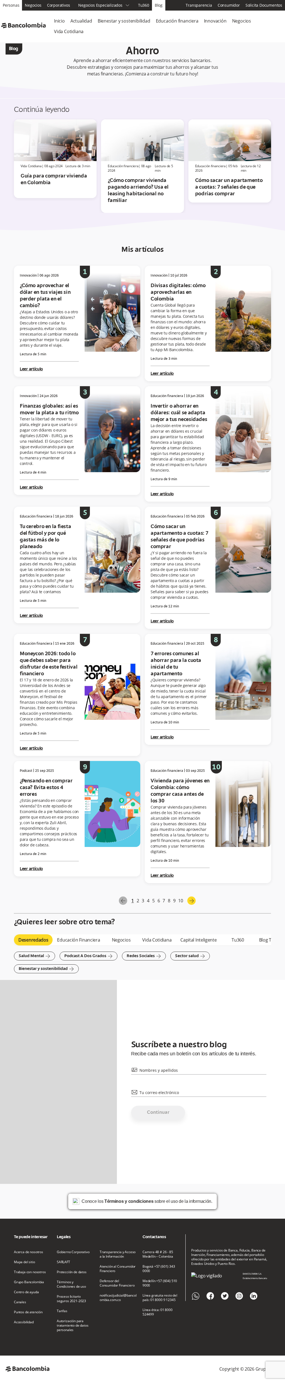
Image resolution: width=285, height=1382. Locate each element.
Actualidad (81, 21)
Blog (159, 5)
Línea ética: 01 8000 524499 (157, 1312)
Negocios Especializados (103, 5)
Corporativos (58, 5)
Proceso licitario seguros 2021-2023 (71, 1298)
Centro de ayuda (26, 1292)
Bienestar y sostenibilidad (124, 21)
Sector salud (190, 956)
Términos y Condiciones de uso (71, 1284)
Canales (20, 1302)
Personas (11, 5)
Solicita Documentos (263, 5)
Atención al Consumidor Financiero (118, 1268)
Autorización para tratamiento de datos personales (73, 1325)
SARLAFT (63, 1262)
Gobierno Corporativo (73, 1252)
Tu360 (143, 5)
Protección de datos (72, 1272)
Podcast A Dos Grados (88, 956)
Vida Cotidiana (68, 31)
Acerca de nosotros (28, 1252)
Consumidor (229, 5)
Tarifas (62, 1311)
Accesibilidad (24, 1322)
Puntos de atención (28, 1312)
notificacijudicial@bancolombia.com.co (118, 1297)
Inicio (59, 21)
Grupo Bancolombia (29, 1282)
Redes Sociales (144, 956)
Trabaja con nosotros (30, 1272)
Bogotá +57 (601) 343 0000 (158, 1268)
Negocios (33, 5)
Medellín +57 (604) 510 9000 (159, 1283)
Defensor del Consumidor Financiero (117, 1283)
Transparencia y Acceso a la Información (118, 1254)
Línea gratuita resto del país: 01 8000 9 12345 (159, 1297)
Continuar (158, 1112)
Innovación (215, 21)
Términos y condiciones (128, 1201)
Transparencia (199, 5)
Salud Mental (34, 956)
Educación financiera (177, 21)
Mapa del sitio (24, 1262)
